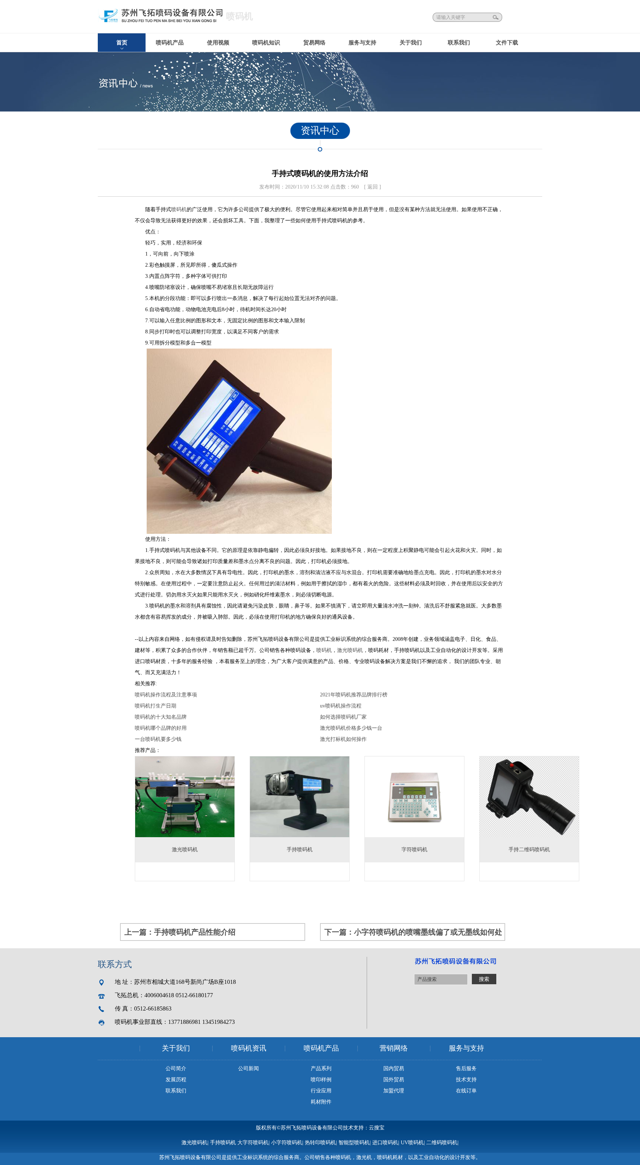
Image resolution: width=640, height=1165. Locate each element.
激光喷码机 (350, 650)
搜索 (496, 17)
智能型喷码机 (354, 1142)
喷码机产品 (170, 43)
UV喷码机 (412, 1142)
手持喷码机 (223, 1142)
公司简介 (176, 1068)
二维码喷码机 (441, 1142)
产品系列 (321, 1068)
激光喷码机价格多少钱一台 (351, 728)
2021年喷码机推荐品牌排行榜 (353, 695)
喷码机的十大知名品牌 (161, 717)
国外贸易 (393, 1079)
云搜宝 (376, 1128)
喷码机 (179, 209)
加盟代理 (393, 1091)
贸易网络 (314, 43)
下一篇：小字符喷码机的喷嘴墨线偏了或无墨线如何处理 (413, 934)
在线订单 (466, 1091)
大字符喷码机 (253, 1142)
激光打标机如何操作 (343, 739)
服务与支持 (362, 43)
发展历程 (176, 1079)
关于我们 (411, 43)
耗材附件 (321, 1102)
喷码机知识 (266, 43)
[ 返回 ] (372, 187)
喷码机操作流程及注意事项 (166, 695)
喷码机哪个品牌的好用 (161, 728)
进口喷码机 (385, 1142)
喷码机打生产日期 (155, 706)
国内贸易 (393, 1068)
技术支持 (466, 1079)
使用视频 (218, 43)
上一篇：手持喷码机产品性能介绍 (180, 932)
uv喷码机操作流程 (340, 706)
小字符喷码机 (286, 1142)
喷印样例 (321, 1079)
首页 (121, 43)
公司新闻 (248, 1068)
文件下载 (507, 43)
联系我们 (459, 43)
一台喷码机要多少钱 (158, 739)
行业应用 (321, 1091)
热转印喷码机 (320, 1142)
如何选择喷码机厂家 (343, 717)
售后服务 (466, 1068)
